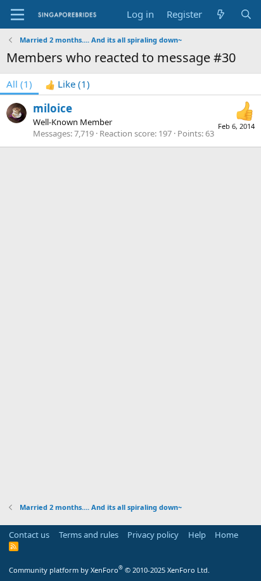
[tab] (67, 84)
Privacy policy (153, 534)
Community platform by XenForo (109, 570)
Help (197, 534)
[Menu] (17, 14)
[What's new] (220, 14)
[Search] (246, 14)
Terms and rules (88, 534)
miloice (52, 108)
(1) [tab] (19, 83)
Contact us (29, 534)
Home (226, 534)
